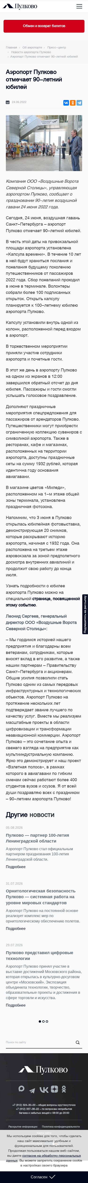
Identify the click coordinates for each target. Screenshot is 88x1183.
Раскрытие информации (22, 1126)
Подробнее (16, 867)
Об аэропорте (32, 47)
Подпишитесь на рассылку (85, 614)
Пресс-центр (56, 47)
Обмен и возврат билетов (44, 26)
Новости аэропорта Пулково (31, 52)
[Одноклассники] (73, 103)
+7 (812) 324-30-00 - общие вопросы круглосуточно (44, 1105)
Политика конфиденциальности (61, 1126)
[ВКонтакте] (66, 103)
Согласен (39, 1177)
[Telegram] (79, 103)
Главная (11, 47)
